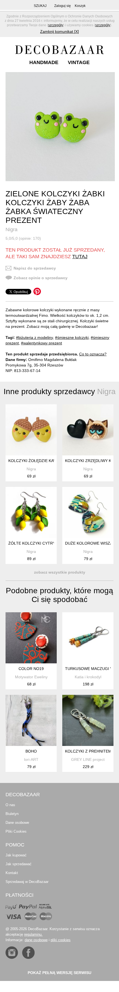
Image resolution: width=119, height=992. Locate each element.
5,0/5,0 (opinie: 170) (23, 238)
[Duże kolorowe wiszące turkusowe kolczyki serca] (87, 512)
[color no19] (31, 637)
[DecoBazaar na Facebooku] (28, 952)
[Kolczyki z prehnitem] (87, 720)
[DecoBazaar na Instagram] (12, 952)
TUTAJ (79, 256)
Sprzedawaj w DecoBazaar (27, 882)
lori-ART (31, 759)
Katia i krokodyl (88, 677)
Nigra (11, 229)
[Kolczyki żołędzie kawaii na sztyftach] (31, 429)
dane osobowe (36, 940)
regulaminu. (33, 934)
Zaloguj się (62, 6)
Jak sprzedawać (19, 864)
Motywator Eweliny (31, 677)
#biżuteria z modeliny (34, 337)
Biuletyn (12, 814)
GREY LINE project (88, 759)
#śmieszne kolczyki (72, 337)
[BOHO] (31, 720)
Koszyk (80, 6)
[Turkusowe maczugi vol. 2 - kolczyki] (87, 637)
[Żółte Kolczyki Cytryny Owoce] (31, 512)
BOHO (31, 751)
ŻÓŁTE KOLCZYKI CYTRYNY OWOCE (42, 543)
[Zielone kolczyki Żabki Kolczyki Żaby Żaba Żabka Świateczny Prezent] (60, 126)
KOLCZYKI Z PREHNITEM (88, 751)
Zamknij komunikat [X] (59, 31)
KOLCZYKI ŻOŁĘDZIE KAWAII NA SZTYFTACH (49, 460)
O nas (10, 805)
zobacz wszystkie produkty (59, 572)
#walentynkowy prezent (41, 343)
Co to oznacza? (93, 354)
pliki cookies (61, 940)
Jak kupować (16, 855)
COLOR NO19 (31, 668)
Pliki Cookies (16, 831)
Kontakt (12, 873)
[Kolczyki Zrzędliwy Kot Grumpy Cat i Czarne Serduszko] (87, 429)
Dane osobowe (17, 822)
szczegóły (55, 25)
